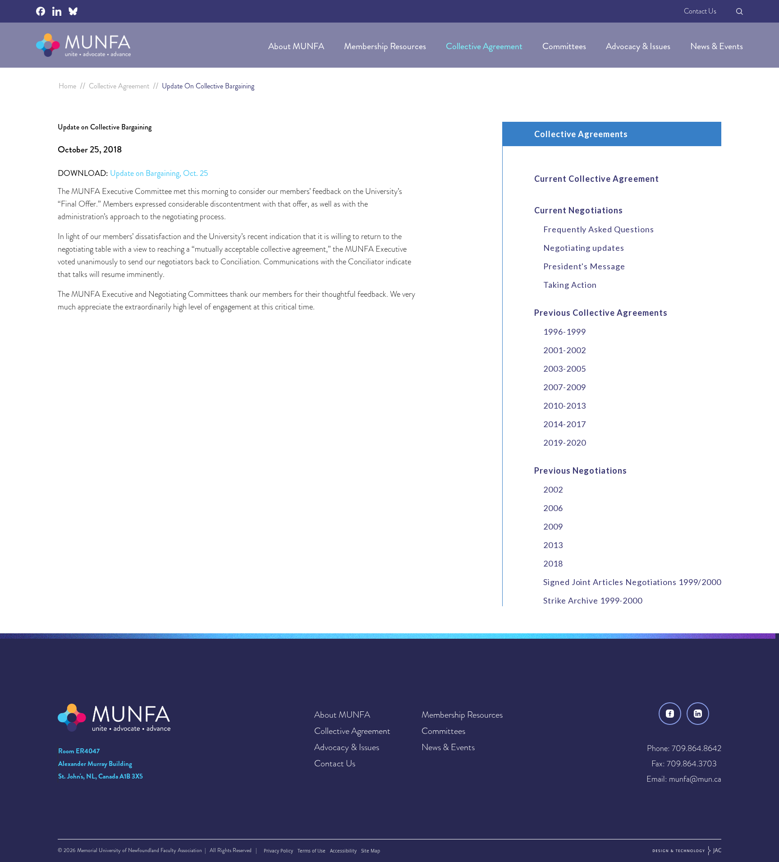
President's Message (584, 266)
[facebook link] (670, 713)
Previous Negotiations (580, 470)
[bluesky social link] (73, 11)
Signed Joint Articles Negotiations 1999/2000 (632, 582)
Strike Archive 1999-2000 (592, 600)
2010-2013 (564, 405)
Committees (565, 46)
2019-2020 (564, 442)
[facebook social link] (40, 11)
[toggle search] (739, 11)
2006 (553, 508)
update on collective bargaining (208, 86)
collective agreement (119, 86)
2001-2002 (564, 350)
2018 (553, 563)
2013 (553, 545)
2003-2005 (564, 368)
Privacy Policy (278, 851)
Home (67, 86)
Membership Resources (386, 46)
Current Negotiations (578, 210)
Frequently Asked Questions (598, 229)
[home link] (83, 45)
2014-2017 (564, 424)
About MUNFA (297, 46)
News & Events (716, 46)
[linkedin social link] (56, 11)
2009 (553, 526)
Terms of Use (311, 851)
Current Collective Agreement (596, 179)
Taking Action (570, 285)
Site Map (370, 851)
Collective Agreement (485, 46)
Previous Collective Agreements (601, 313)
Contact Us (700, 11)
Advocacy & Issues (639, 46)
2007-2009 (564, 387)
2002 (553, 489)
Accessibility (343, 851)
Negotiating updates (583, 248)
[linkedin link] (698, 713)
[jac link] (687, 850)
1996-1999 (564, 332)
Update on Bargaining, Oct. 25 (159, 173)
